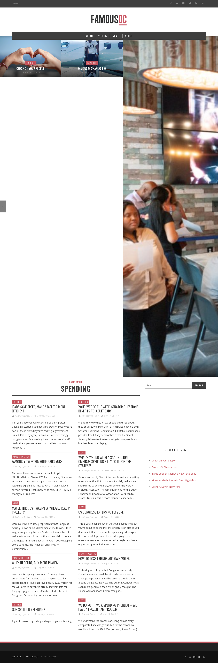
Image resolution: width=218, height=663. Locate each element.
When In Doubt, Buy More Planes (35, 562)
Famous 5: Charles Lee (92, 68)
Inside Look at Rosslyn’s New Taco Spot (174, 473)
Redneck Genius (22, 517)
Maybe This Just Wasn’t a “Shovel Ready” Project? (41, 510)
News (81, 452)
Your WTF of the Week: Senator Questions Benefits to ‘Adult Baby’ (108, 408)
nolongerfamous (22, 415)
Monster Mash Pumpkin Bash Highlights (174, 480)
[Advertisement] (173, 417)
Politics (17, 402)
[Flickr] (177, 3)
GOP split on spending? (28, 609)
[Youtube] (196, 3)
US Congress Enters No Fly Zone (100, 512)
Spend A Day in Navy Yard (166, 486)
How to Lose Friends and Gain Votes (104, 558)
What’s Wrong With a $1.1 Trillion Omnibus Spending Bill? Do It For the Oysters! (104, 461)
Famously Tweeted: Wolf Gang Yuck (37, 461)
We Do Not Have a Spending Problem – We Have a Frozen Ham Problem (107, 607)
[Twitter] (189, 3)
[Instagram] (183, 3)
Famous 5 (92, 62)
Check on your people (30, 68)
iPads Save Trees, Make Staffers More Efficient (38, 408)
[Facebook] (171, 3)
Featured (30, 62)
